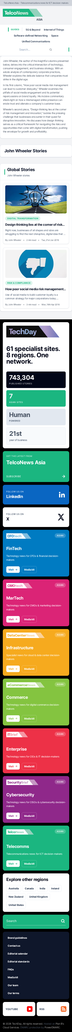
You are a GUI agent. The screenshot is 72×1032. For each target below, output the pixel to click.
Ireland (55, 888)
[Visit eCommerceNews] (25, 685)
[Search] (51, 49)
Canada (29, 888)
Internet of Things (54, 29)
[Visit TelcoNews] (25, 832)
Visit (10, 569)
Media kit (29, 569)
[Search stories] (63, 921)
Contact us (14, 945)
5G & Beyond (33, 29)
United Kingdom (38, 896)
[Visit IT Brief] (25, 734)
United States (16, 904)
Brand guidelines (17, 937)
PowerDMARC (52, 1027)
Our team (13, 985)
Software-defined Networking (31, 35)
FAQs (11, 969)
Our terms (13, 993)
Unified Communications (36, 41)
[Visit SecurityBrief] (25, 782)
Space (54, 35)
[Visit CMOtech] (25, 585)
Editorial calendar (18, 953)
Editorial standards (18, 961)
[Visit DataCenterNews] (25, 635)
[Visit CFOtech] (25, 536)
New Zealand (16, 896)
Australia (14, 888)
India (42, 888)
